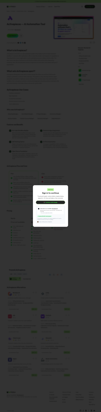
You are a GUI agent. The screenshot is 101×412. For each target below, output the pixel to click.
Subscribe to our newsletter (49, 208)
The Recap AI (55, 208)
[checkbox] (38, 208)
